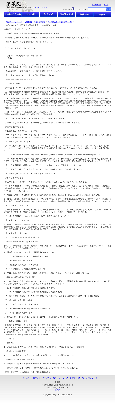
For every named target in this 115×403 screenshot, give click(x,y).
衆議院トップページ (14, 22)
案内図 (57, 390)
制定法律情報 (39, 22)
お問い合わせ (91, 378)
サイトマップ (96, 5)
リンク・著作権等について (73, 378)
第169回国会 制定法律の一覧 (60, 22)
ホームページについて (31, 378)
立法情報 (28, 22)
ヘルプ (106, 5)
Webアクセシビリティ (51, 378)
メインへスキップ (40, 7)
